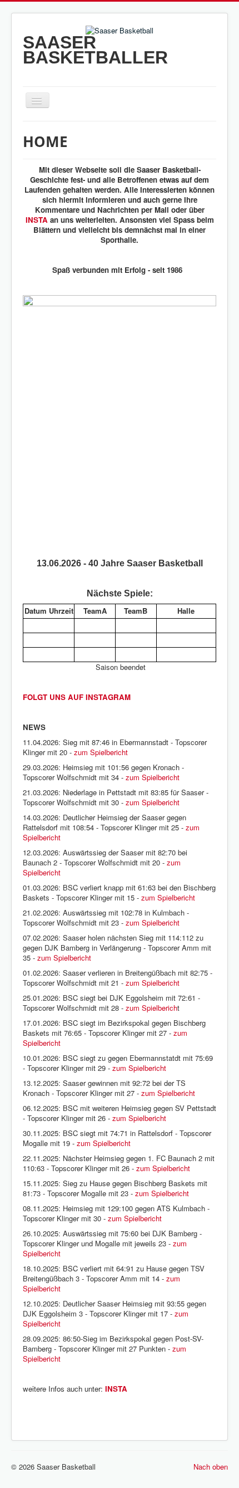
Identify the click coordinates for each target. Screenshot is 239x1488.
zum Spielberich (151, 1007)
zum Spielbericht (101, 752)
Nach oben (210, 1466)
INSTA (37, 219)
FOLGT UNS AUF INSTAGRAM (77, 697)
